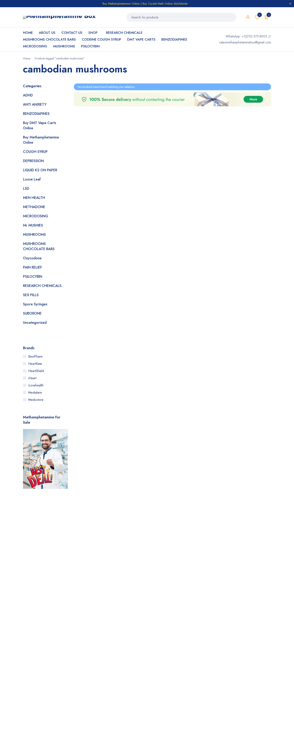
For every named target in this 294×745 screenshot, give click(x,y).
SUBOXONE (32, 313)
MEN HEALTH (34, 197)
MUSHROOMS (34, 234)
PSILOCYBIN (32, 276)
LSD (26, 188)
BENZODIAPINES (36, 113)
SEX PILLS (31, 295)
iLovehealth (35, 385)
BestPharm (35, 356)
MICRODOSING (35, 216)
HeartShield (36, 371)
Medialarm (35, 392)
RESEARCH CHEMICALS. (43, 285)
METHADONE (34, 207)
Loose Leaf (32, 179)
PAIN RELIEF (32, 267)
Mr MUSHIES (33, 225)
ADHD (28, 95)
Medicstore (35, 399)
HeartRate (35, 363)
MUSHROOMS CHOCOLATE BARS (39, 246)
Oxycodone (32, 258)
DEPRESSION (33, 160)
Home (26, 58)
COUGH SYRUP (35, 151)
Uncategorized (35, 322)
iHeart (32, 378)
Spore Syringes (35, 304)
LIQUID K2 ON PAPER (40, 170)
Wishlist (259, 14)
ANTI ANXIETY (34, 104)
